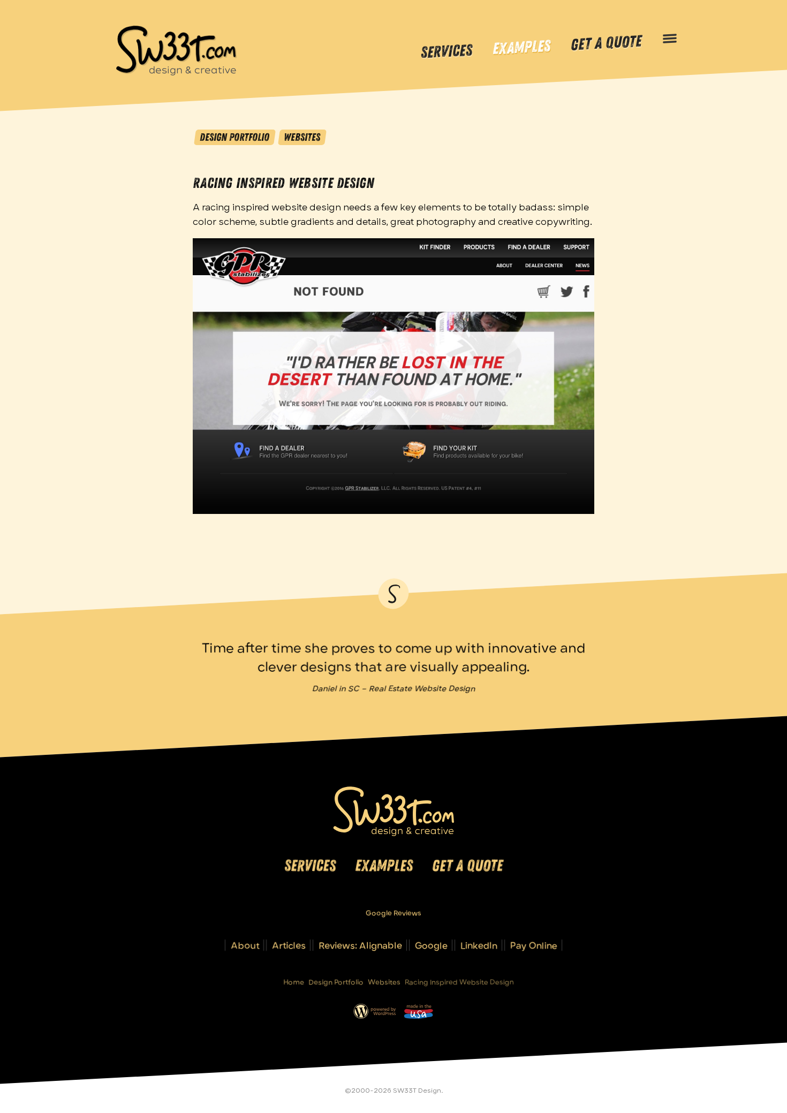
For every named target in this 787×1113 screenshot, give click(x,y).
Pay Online (533, 945)
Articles (289, 945)
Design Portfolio (234, 137)
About (245, 945)
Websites (302, 137)
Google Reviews (393, 912)
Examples (521, 47)
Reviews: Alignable (360, 945)
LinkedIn (478, 945)
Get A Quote (606, 43)
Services (446, 51)
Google (431, 945)
